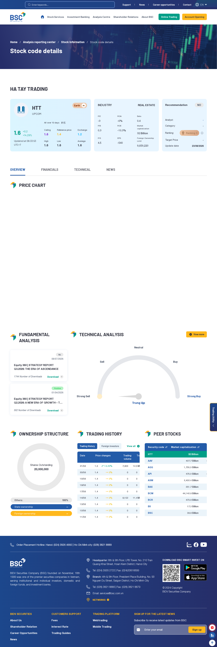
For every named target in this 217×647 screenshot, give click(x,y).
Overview (17, 169)
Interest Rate (59, 626)
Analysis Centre (101, 16)
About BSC (147, 16)
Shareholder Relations (125, 16)
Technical (82, 169)
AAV (150, 460)
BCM (150, 493)
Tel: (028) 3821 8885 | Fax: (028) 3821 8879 (116, 586)
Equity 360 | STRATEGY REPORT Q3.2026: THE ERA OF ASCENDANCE (36, 366)
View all (131, 446)
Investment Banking (78, 16)
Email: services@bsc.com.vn (108, 593)
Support (126, 4)
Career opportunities (164, 4)
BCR (150, 499)
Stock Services (55, 16)
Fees (54, 620)
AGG (150, 467)
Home (13, 42)
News (142, 4)
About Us (16, 620)
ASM (150, 480)
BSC (150, 513)
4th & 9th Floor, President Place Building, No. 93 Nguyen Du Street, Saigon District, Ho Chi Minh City (123, 578)
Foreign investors (110, 446)
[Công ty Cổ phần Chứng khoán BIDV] (17, 17)
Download (53, 376)
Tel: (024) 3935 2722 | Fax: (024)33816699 (116, 570)
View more (198, 334)
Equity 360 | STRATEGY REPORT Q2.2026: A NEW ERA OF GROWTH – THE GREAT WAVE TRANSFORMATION (38, 401)
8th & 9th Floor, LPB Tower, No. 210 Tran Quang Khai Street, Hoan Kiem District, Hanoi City (123, 562)
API (150, 473)
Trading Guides (61, 632)
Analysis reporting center (39, 42)
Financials (49, 169)
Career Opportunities (23, 632)
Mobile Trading (102, 626)
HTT (150, 454)
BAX (150, 486)
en (202, 4)
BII (149, 506)
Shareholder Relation (23, 626)
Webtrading (100, 620)
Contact (187, 4)
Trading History (87, 446)
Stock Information (73, 42)
